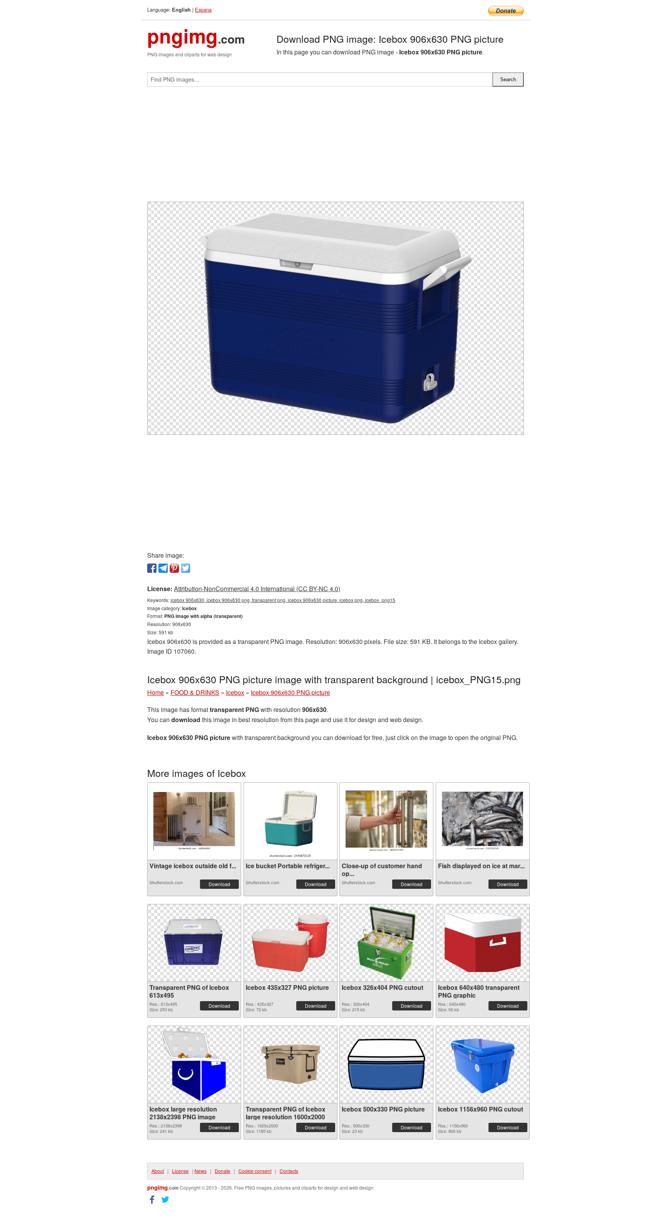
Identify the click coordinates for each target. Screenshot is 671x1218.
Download (219, 884)
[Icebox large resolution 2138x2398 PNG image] (194, 1064)
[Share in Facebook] (151, 568)
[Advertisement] (335, 147)
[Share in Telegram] (163, 568)
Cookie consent (254, 1170)
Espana (203, 9)
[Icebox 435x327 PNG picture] (290, 943)
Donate (222, 1170)
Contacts (289, 1170)
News (201, 1170)
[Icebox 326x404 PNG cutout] (386, 943)
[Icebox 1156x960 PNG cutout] (483, 1064)
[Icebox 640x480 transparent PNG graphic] (483, 943)
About (157, 1170)
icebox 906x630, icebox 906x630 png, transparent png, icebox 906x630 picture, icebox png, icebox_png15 (282, 600)
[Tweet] (185, 568)
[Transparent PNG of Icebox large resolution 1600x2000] (290, 1064)
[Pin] (174, 568)
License (180, 1170)
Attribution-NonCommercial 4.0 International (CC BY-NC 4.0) (257, 588)
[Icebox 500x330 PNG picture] (386, 1064)
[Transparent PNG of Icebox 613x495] (194, 942)
